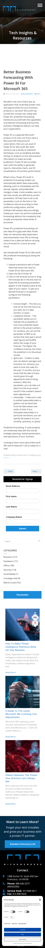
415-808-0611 (30, 890)
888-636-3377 (23, 883)
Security (7, 569)
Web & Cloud (10, 582)
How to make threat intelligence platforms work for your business (20, 646)
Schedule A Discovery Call (22, 844)
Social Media (9, 574)
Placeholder (22, 594)
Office (38, 94)
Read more (10, 672)
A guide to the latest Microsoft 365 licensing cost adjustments (21, 714)
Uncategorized (10, 578)
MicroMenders (28, 94)
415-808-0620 (19, 893)
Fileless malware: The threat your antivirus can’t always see (21, 778)
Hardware (8, 561)
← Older (9, 471)
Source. (6, 457)
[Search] (39, 541)
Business (8, 557)
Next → (36, 471)
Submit (22, 528)
